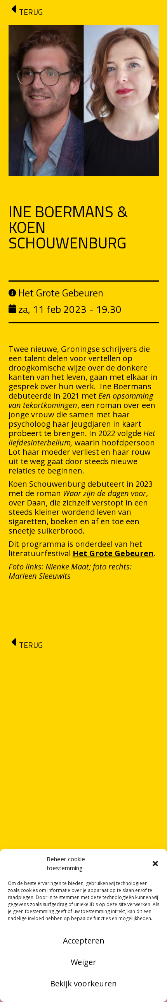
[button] (155, 863)
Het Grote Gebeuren (113, 553)
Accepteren (83, 940)
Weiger (83, 962)
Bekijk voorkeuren (83, 983)
